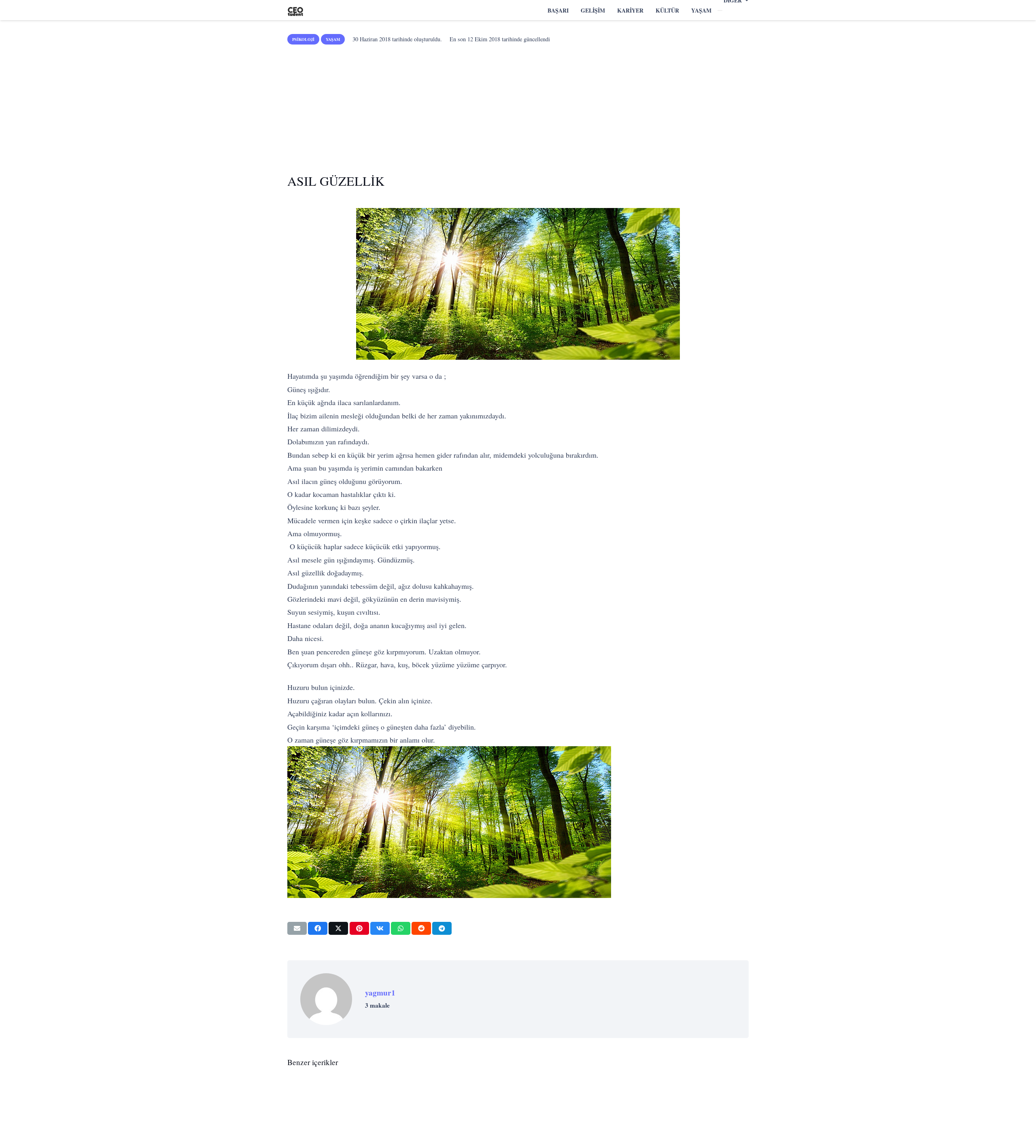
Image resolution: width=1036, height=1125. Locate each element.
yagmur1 (380, 992)
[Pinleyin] (359, 928)
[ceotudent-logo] (295, 10)
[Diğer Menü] (720, 10)
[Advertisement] (518, 106)
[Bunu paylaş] (317, 928)
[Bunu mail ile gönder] (297, 928)
